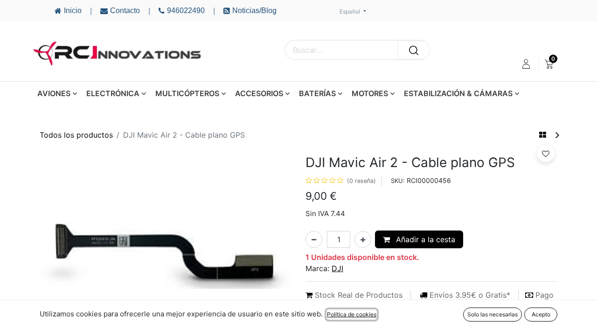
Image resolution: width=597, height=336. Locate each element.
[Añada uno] (362, 239)
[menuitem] (549, 64)
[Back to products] (543, 135)
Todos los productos (76, 135)
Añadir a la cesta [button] (424, 239)
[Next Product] (556, 135)
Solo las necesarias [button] (492, 314)
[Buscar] (413, 50)
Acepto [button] (541, 314)
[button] (545, 153)
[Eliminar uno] (313, 239)
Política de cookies (351, 314)
